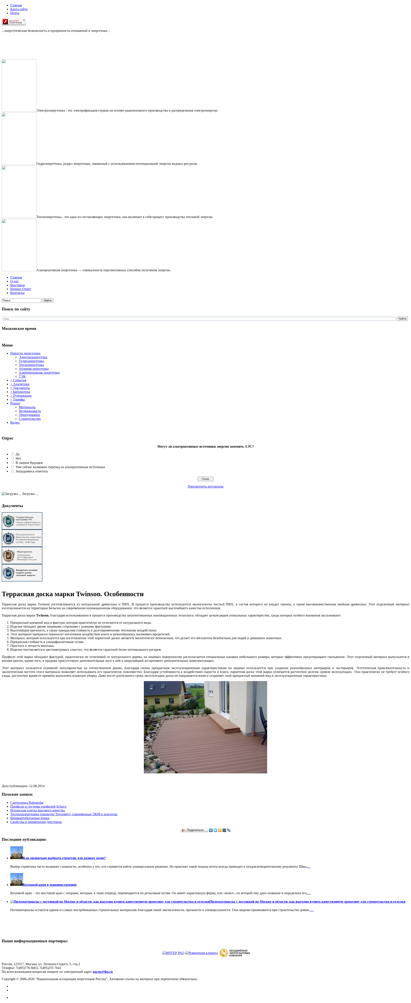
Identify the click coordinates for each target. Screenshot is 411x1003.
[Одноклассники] (220, 830)
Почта (14, 13)
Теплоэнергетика (31, 365)
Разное (15, 403)
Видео (14, 422)
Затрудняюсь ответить (32, 471)
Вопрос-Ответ (20, 289)
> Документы (20, 388)
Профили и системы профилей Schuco (38, 806)
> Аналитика (19, 384)
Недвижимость (30, 411)
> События (18, 380)
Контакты (17, 293)
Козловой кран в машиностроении (49, 884)
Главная (16, 5)
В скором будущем (29, 463)
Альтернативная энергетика (39, 372)
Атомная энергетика (34, 368)
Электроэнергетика (33, 357)
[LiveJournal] (229, 830)
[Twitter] (215, 830)
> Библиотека (20, 392)
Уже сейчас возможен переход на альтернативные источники (60, 467)
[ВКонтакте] (211, 830)
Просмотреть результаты (205, 486)
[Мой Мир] (224, 830)
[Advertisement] (23, 49)
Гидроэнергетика (31, 361)
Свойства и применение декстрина (36, 822)
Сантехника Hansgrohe (26, 802)
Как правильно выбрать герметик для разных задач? (64, 858)
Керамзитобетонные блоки (29, 818)
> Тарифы (17, 399)
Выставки (17, 285)
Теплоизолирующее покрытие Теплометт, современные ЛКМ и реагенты (63, 814)
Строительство (30, 418)
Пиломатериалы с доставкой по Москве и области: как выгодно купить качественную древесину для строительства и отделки (307, 901)
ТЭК (22, 376)
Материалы (27, 407)
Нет (18, 458)
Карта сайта (19, 9)
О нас (14, 281)
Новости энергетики (25, 353)
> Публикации (21, 395)
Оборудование (29, 415)
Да (17, 454)
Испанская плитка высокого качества (37, 810)
